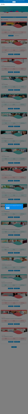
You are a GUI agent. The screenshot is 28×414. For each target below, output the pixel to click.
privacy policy (14, 205)
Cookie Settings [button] (8, 206)
